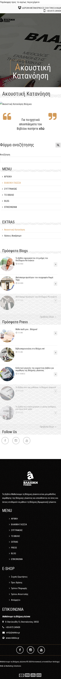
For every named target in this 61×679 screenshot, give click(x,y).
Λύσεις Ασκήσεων (12, 235)
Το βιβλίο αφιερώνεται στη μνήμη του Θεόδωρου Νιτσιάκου (32, 259)
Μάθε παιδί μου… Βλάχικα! (26, 329)
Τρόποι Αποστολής (19, 594)
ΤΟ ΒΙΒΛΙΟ (9, 195)
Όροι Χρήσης (16, 582)
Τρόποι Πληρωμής (19, 588)
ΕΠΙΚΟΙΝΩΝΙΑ (10, 207)
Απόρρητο (15, 600)
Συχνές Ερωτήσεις (19, 576)
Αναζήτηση (5, 154)
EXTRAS (14, 542)
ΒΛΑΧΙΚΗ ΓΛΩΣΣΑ (12, 182)
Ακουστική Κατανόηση (14, 229)
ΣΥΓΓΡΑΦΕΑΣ (10, 188)
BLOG (6, 201)
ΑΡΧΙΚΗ (8, 176)
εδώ (41, 128)
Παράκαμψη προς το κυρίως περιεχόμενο (20, 2)
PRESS (14, 547)
